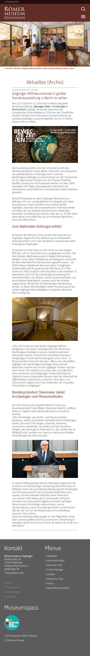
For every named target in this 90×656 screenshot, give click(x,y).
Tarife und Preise (15, 640)
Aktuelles (17, 68)
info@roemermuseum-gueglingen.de (16, 567)
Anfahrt (51, 574)
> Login (8, 582)
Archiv (50, 583)
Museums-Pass (55, 578)
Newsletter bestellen (58, 588)
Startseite (9, 68)
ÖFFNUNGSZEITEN (12, 2)
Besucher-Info (54, 565)
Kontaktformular (15, 572)
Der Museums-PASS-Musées (21, 635)
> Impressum (11, 587)
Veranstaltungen (56, 560)
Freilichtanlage (55, 569)
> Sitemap (9, 596)
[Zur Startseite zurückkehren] (14, 8)
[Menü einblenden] (83, 16)
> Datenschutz (12, 592)
